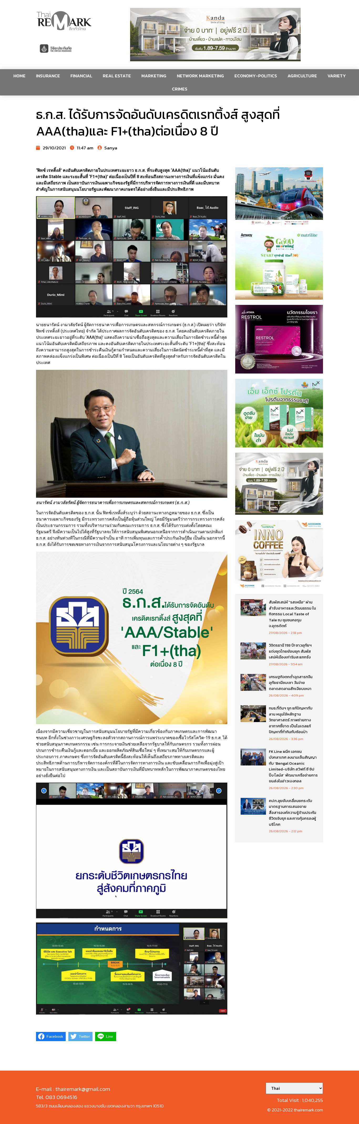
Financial (81, 75)
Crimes (179, 88)
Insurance (48, 75)
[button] (215, 34)
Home (19, 75)
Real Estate (117, 75)
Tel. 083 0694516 (56, 1097)
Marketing (153, 75)
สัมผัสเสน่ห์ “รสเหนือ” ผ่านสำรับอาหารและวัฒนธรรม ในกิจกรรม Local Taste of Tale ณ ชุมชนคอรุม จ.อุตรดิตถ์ (292, 614)
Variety (336, 75)
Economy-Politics (255, 75)
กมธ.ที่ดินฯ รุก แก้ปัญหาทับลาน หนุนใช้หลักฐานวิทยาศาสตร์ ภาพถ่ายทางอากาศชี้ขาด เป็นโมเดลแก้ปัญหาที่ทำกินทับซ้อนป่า (290, 720)
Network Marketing (200, 75)
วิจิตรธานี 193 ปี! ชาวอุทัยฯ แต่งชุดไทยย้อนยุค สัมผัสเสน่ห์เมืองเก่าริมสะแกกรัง (290, 651)
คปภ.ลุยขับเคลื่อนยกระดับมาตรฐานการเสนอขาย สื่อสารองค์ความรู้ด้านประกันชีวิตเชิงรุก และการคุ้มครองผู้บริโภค (292, 812)
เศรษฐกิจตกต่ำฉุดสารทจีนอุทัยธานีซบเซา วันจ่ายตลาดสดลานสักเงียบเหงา (290, 683)
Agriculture (302, 75)
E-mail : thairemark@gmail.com (73, 1089)
